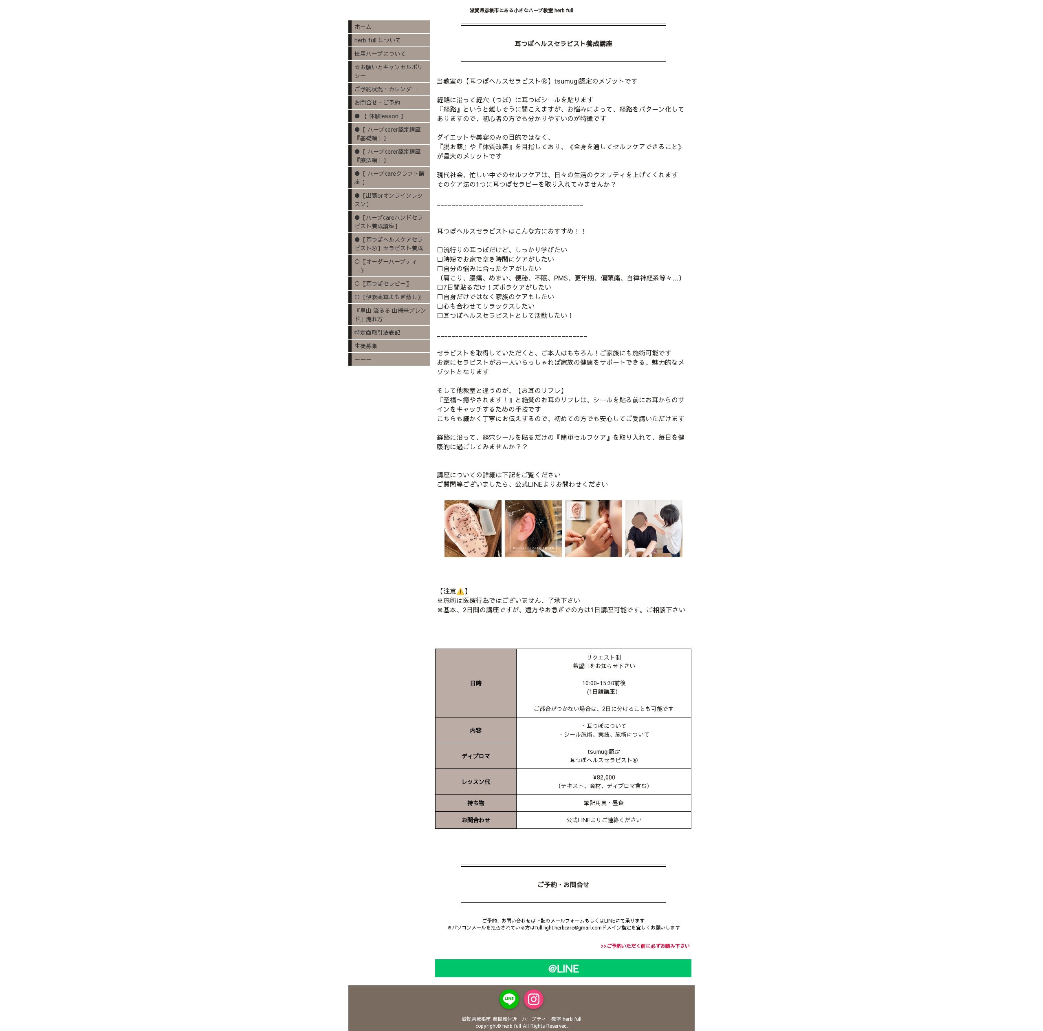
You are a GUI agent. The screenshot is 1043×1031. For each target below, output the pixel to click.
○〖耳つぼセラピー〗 (382, 283)
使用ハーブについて (380, 53)
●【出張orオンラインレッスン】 (388, 199)
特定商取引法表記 (377, 332)
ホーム (363, 26)
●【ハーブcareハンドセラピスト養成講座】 (388, 221)
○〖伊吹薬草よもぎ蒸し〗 (388, 297)
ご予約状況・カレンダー (385, 89)
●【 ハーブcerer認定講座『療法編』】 (387, 155)
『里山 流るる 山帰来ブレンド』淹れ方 (390, 314)
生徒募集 (365, 346)
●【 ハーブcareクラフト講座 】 (389, 177)
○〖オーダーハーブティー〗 (385, 265)
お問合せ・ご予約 (377, 102)
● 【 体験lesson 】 (380, 116)
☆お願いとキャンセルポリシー (388, 71)
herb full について (377, 40)
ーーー (363, 359)
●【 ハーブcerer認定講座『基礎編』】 (387, 133)
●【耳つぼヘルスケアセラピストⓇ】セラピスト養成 (388, 243)
